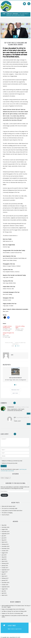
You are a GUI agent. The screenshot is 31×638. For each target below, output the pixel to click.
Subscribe (4, 495)
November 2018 (5, 548)
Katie (12, 342)
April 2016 (4, 593)
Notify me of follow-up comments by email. (12, 460)
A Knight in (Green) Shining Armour (7, 326)
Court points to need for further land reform (12, 510)
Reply (28, 413)
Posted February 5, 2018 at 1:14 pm (22, 407)
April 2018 (4, 559)
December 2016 (5, 582)
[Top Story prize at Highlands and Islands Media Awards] (15, 30)
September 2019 (5, 533)
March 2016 (4, 595)
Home (4, 13)
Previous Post (15, 390)
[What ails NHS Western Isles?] (15, 374)
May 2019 (4, 540)
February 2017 (5, 578)
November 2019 (5, 531)
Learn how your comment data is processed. (14, 470)
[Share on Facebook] (17, 345)
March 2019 (4, 542)
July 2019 (4, 535)
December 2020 (5, 527)
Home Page (9, 13)
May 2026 (4, 525)
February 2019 (5, 544)
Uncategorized (22, 379)
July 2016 (4, 591)
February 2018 (5, 563)
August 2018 (5, 552)
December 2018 (5, 546)
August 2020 (5, 529)
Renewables (15, 13)
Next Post (15, 393)
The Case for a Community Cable (10, 508)
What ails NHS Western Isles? (15, 377)
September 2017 (5, 569)
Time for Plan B (5, 514)
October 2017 (5, 567)
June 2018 (4, 555)
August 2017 (5, 572)
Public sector (15, 379)
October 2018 (5, 550)
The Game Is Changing (7, 512)
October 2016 (5, 584)
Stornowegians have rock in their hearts (15, 609)
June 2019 (4, 538)
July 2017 (4, 574)
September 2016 (5, 586)
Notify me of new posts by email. (9, 463)
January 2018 (5, 565)
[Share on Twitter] (15, 345)
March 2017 (4, 576)
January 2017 (5, 580)
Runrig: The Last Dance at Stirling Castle (17, 611)
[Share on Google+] (18, 345)
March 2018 (4, 561)
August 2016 (5, 589)
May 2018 (4, 557)
